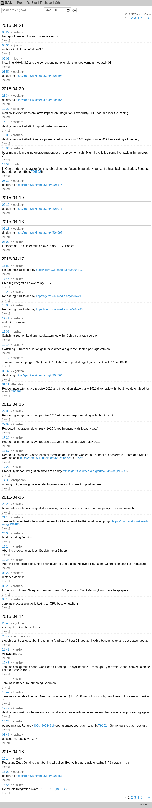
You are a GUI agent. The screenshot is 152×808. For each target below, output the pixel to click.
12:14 (5, 344)
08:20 (5, 586)
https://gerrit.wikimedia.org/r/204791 (59, 296)
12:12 (5, 357)
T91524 (103, 725)
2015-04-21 (12, 25)
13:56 (5, 784)
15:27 (5, 721)
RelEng (32, 2)
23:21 (5, 504)
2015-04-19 (12, 197)
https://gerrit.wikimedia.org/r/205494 (39, 75)
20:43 (5, 623)
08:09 (5, 58)
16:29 (5, 292)
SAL (8, 2)
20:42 (5, 636)
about (144, 804)
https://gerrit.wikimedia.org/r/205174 (39, 184)
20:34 (5, 533)
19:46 (5, 679)
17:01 (5, 771)
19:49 (5, 649)
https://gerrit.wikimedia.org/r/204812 (59, 269)
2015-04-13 (12, 751)
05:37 (5, 371)
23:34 (5, 95)
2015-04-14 (12, 616)
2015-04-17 (12, 258)
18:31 (5, 437)
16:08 (5, 135)
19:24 (5, 546)
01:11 (5, 384)
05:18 (5, 228)
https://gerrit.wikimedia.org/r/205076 (39, 208)
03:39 (5, 180)
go (74, 10)
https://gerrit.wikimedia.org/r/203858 (39, 775)
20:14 (5, 758)
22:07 (5, 424)
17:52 (5, 265)
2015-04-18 (12, 221)
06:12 (5, 204)
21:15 (5, 517)
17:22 (5, 467)
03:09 (5, 241)
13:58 (5, 164)
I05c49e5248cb (44, 725)
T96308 (16, 391)
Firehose (46, 2)
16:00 (5, 305)
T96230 (79, 457)
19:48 (5, 662)
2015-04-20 (12, 88)
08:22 (5, 572)
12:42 (5, 318)
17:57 (5, 450)
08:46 (5, 734)
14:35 (5, 480)
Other (58, 2)
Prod (20, 2)
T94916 (60, 789)
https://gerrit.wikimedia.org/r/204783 (59, 309)
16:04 (5, 148)
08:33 (5, 45)
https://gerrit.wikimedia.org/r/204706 (39, 375)
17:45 (5, 278)
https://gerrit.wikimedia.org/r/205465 (39, 99)
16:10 (5, 122)
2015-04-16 (12, 404)
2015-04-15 (12, 497)
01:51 (5, 71)
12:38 (5, 331)
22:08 (5, 411)
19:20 (5, 108)
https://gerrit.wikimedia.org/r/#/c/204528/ (46, 457)
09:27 (5, 32)
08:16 (5, 599)
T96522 (36, 171)
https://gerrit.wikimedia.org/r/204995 (39, 232)
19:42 (5, 692)
